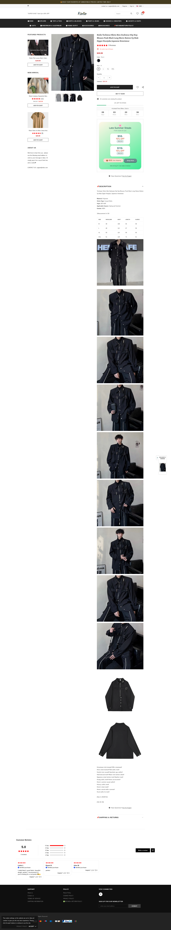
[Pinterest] (29, 6)
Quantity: (99, 74)
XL (108, 69)
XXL (113, 69)
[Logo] (82, 13)
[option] (72, 62)
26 (100, 99)
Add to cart (38, 65)
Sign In (132, 6)
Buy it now (120, 94)
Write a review (143, 850)
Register (124, 6)
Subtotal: (99, 81)
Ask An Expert (126, 176)
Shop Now (130, 160)
